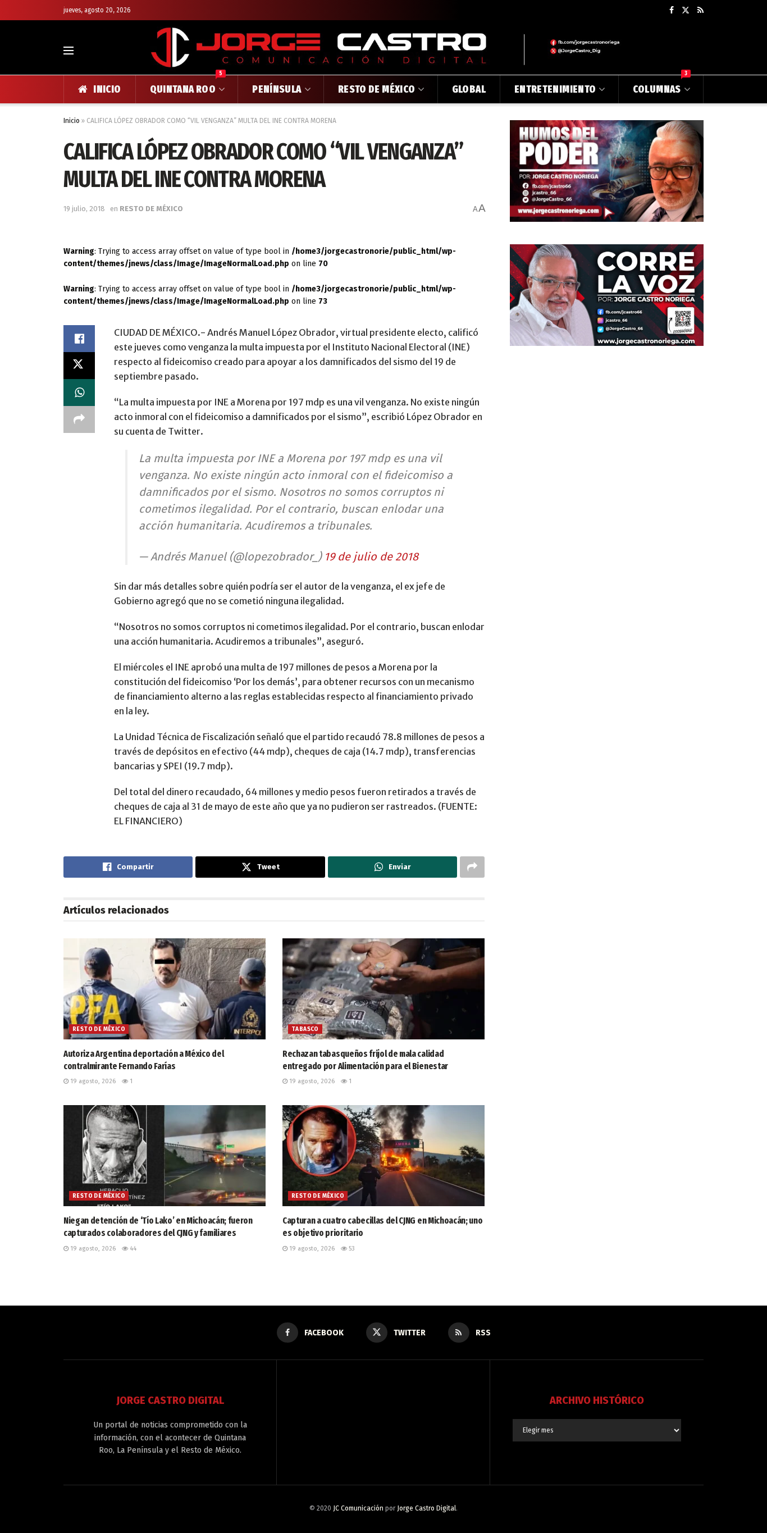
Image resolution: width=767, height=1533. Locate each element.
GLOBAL (469, 89)
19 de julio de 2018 (371, 556)
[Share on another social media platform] (79, 419)
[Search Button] (699, 50)
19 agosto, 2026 (92, 1081)
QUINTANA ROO (186, 85)
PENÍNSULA (276, 89)
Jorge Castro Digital (426, 1508)
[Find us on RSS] (700, 10)
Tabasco (305, 1029)
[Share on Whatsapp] (79, 392)
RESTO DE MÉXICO (376, 89)
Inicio (71, 121)
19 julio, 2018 (84, 208)
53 (351, 1248)
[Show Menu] (68, 50)
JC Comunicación (358, 1508)
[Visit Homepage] (383, 50)
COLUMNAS (660, 85)
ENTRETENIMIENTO (555, 89)
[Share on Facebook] (79, 338)
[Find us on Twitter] (686, 10)
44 (132, 1248)
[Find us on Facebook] (671, 10)
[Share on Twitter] (79, 365)
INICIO (107, 89)
